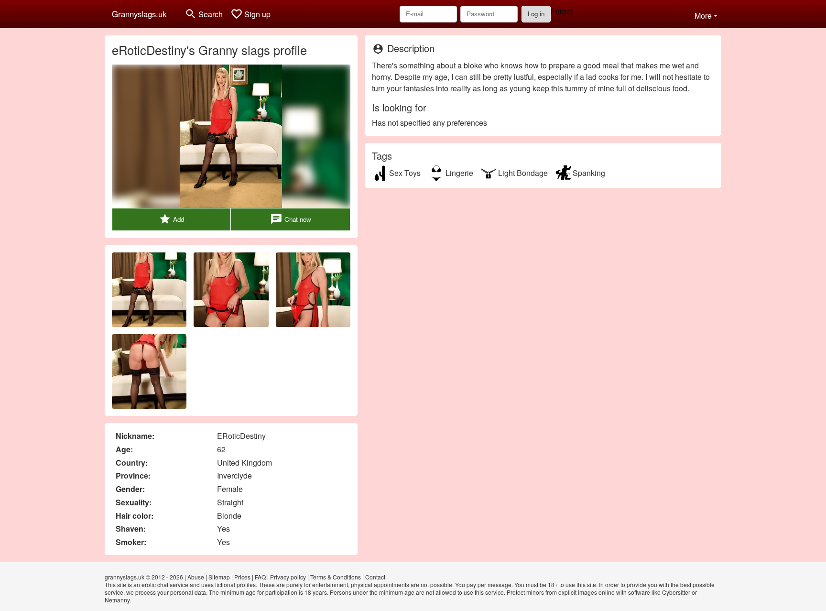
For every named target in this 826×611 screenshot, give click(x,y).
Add (171, 219)
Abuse (195, 577)
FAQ (260, 577)
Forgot (562, 11)
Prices (242, 577)
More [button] (703, 15)
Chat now (290, 219)
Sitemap (219, 577)
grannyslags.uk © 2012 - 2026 (144, 577)
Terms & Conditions (335, 577)
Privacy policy (288, 577)
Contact (375, 577)
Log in (536, 13)
